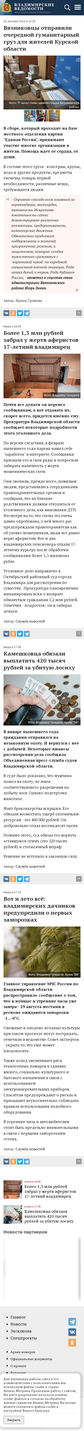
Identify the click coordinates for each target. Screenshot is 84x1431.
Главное (18, 1317)
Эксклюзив (21, 1331)
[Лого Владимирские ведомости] (27, 7)
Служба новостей (30, 621)
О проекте (18, 1366)
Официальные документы (31, 1359)
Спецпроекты (23, 1338)
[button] (7, 82)
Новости (18, 1324)
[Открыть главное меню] (77, 9)
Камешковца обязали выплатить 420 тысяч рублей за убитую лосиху (49, 1216)
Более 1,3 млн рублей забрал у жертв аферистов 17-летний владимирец (50, 1191)
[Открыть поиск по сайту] (68, 9)
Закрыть (14, 1420)
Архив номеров (22, 1352)
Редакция (18, 1373)
